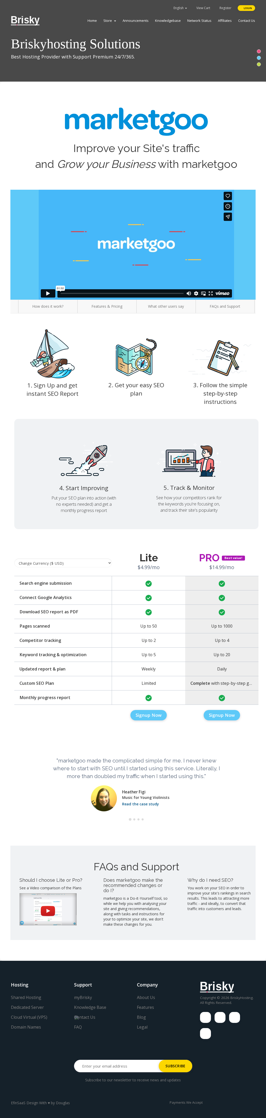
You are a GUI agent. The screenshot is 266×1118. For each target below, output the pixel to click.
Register (225, 8)
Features (145, 1007)
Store (108, 20)
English (178, 8)
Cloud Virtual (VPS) (29, 1017)
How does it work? (47, 306)
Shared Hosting (26, 997)
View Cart (203, 8)
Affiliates (225, 20)
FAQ (78, 1027)
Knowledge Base (90, 1007)
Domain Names (26, 1027)
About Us (146, 997)
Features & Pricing (106, 306)
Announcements (136, 20)
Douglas (63, 1102)
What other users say (166, 306)
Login (247, 8)
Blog (141, 1017)
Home (92, 20)
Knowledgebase (168, 20)
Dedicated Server (27, 1007)
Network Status (199, 20)
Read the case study (140, 803)
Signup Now (149, 715)
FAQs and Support (225, 306)
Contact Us (246, 20)
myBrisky (83, 997)
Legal (142, 1027)
